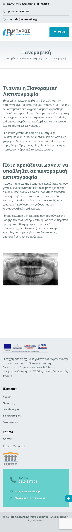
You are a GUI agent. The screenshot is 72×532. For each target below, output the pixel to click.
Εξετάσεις (9, 403)
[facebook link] (36, 527)
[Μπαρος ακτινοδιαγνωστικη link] (24, 32)
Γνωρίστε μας (11, 409)
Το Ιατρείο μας (11, 415)
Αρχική (7, 397)
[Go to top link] (68, 498)
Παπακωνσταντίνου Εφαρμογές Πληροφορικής (38, 517)
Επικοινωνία (10, 422)
